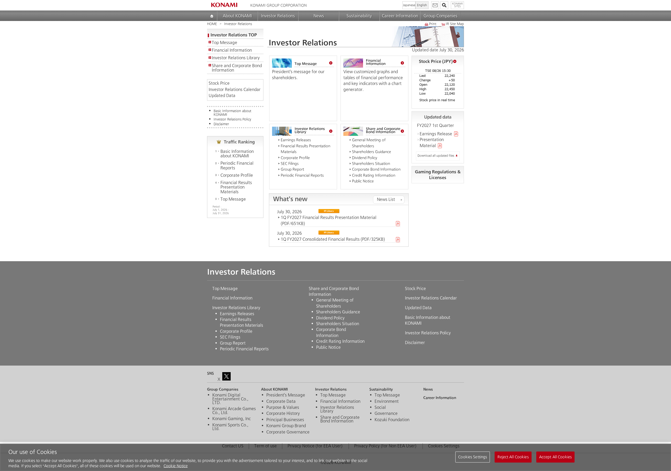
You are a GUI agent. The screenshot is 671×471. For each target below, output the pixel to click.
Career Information (400, 16)
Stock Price (219, 83)
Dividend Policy (364, 157)
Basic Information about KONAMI (232, 113)
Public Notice (363, 181)
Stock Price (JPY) (436, 61)
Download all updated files (436, 156)
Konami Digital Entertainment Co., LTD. (230, 399)
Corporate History (283, 413)
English (422, 5)
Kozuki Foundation (392, 420)
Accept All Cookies (555, 456)
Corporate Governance (288, 432)
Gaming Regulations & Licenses (438, 174)
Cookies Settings (472, 456)
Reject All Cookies (512, 456)
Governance (386, 413)
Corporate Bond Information (376, 169)
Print (432, 24)
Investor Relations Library (236, 58)
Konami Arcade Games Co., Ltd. (234, 411)
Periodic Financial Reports (236, 165)
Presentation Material (432, 142)
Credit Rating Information (373, 175)
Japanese (409, 5)
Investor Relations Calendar (235, 89)
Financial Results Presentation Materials (236, 187)
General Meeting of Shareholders (335, 303)
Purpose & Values (282, 407)
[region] (335, 457)
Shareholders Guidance (371, 151)
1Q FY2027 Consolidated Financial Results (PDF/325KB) (333, 239)
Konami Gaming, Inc (231, 419)
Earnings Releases (296, 139)
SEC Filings (290, 163)
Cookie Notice (176, 465)
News (318, 16)
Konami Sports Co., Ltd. (230, 427)
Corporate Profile (236, 175)
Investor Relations (278, 16)
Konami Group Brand (286, 426)
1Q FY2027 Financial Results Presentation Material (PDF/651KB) (328, 220)
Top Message (224, 42)
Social (380, 407)
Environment (387, 401)
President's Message (285, 395)
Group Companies (440, 16)
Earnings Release (436, 134)
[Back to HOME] (224, 5)
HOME (212, 24)
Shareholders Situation (371, 163)
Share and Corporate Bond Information (237, 68)
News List (386, 199)
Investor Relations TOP (233, 34)
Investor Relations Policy (232, 119)
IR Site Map (455, 24)
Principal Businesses (285, 420)
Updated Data (222, 95)
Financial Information (232, 50)
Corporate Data (281, 401)
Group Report (292, 169)
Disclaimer (221, 124)
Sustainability (359, 16)
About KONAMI (237, 16)
